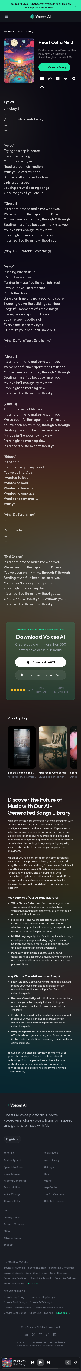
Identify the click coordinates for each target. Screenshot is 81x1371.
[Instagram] (40, 1334)
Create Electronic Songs (48, 1307)
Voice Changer (13, 1194)
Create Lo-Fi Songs (41, 1313)
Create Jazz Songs (15, 1313)
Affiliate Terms (12, 1238)
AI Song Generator (15, 1180)
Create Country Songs (17, 1307)
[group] (40, 1368)
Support (8, 1244)
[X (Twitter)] (33, 1334)
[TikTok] (47, 1334)
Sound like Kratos (36, 1273)
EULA (7, 1231)
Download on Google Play (44, 675)
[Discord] (26, 1334)
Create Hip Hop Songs (42, 1297)
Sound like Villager (65, 1278)
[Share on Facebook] (42, 78)
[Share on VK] (65, 78)
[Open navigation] (6, 16)
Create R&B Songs (41, 1302)
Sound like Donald (14, 1267)
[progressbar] (40, 1368)
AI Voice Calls (12, 1201)
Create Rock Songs (15, 1302)
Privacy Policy (12, 1217)
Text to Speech (12, 1160)
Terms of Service (14, 1224)
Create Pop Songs (15, 1297)
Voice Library (51, 1160)
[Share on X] (57, 78)
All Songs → (63, 1313)
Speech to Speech (14, 1167)
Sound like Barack (41, 1278)
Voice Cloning (12, 1174)
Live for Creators (54, 1194)
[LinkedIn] (55, 1334)
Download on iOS (43, 662)
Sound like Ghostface (62, 1267)
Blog (46, 1174)
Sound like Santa (13, 1273)
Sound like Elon (37, 1267)
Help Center (51, 1187)
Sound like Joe (58, 1273)
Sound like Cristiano (16, 1278)
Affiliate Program (54, 1201)
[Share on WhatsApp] (49, 78)
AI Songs (49, 1167)
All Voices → (34, 1283)
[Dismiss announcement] (76, 5)
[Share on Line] (73, 78)
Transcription (12, 1187)
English (10, 1139)
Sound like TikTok (14, 1283)
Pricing (48, 1180)
